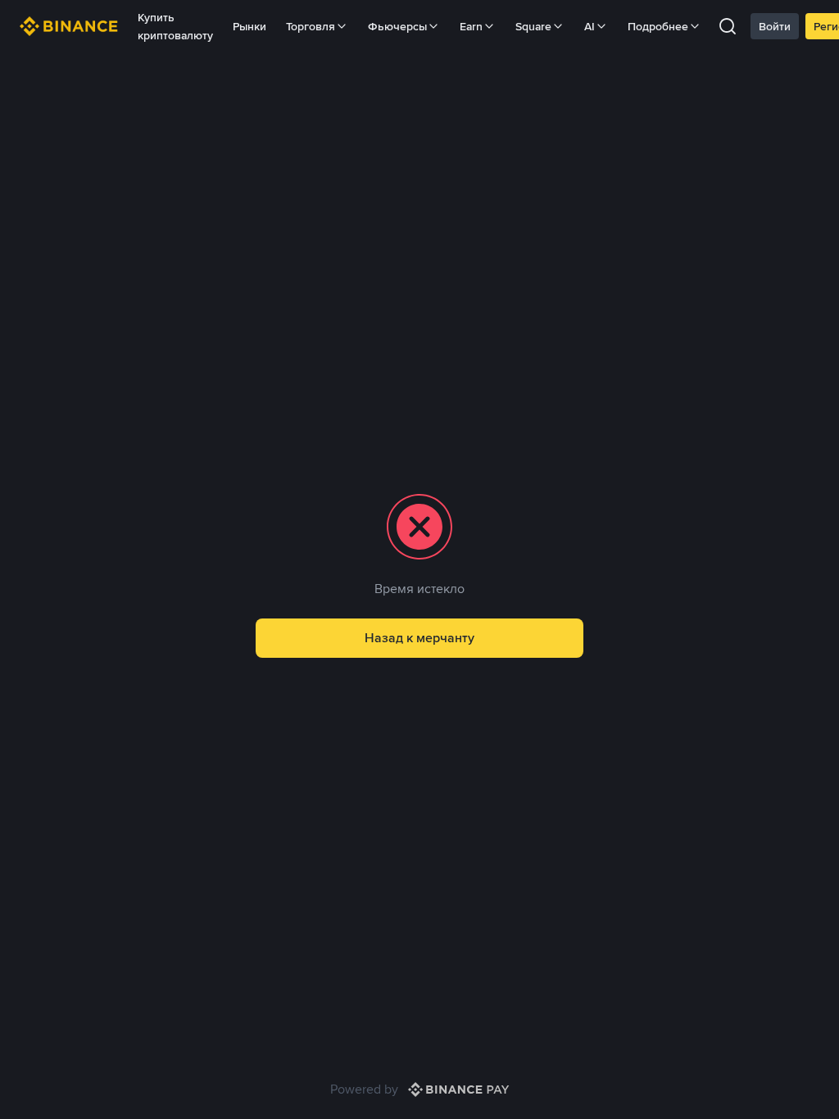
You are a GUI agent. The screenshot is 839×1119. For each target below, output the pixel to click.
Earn (471, 26)
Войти (775, 26)
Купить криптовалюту (175, 26)
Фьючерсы (397, 26)
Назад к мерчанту (419, 637)
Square (533, 26)
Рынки (249, 26)
